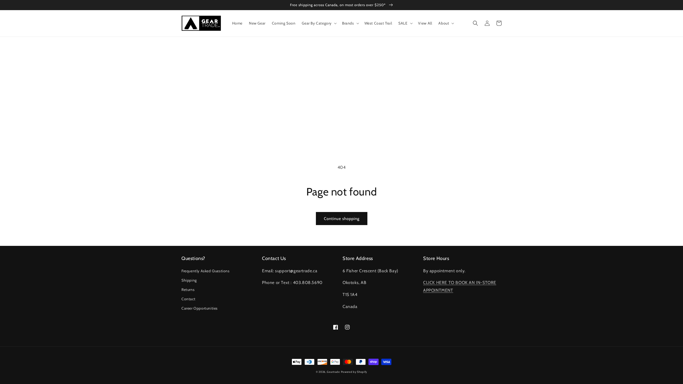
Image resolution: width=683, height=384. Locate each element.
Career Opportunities (199, 308)
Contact (188, 299)
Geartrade (333, 372)
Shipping (189, 280)
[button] (319, 23)
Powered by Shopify (354, 372)
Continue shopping (341, 218)
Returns (187, 289)
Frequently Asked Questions (205, 271)
